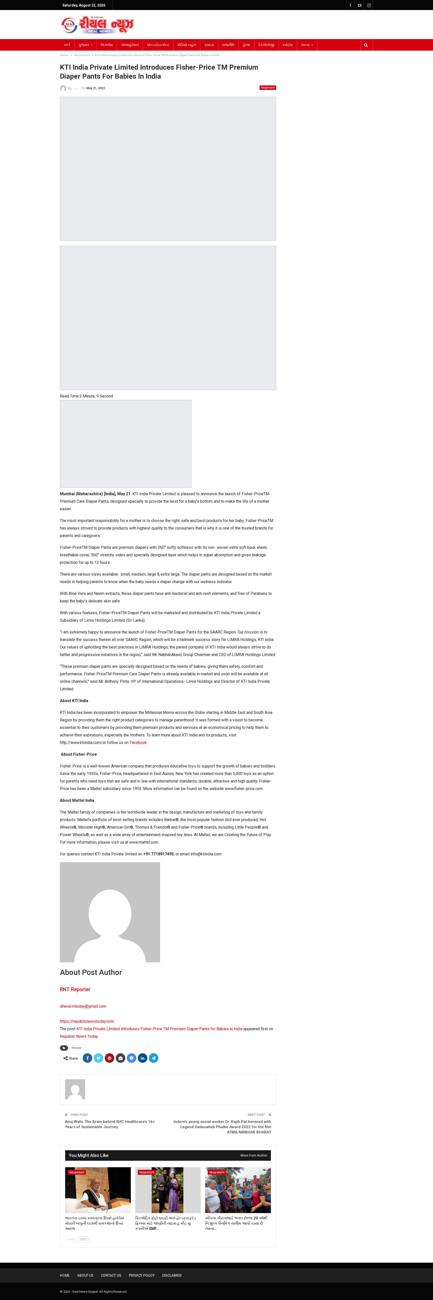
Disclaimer (172, 1275)
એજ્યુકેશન (130, 45)
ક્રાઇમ (209, 45)
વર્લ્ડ (67, 45)
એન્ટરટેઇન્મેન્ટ (158, 45)
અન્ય (305, 45)
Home (65, 1275)
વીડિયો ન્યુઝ (186, 45)
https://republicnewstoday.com (87, 1021)
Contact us (111, 1275)
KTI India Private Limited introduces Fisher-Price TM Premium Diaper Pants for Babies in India (159, 1028)
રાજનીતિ (228, 45)
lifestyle (76, 1048)
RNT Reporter (75, 989)
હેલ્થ (246, 45)
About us (85, 1275)
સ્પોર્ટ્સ (288, 45)
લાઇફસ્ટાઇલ (268, 87)
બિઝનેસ (107, 45)
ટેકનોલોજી (266, 45)
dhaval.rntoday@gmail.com (83, 1006)
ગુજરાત (83, 45)
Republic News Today (79, 1036)
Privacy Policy (142, 1275)
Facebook (138, 742)
